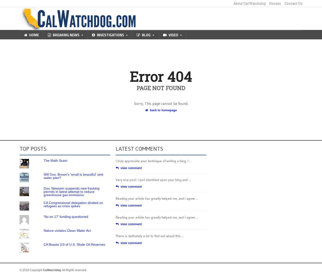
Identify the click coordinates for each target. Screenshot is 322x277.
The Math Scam (55, 160)
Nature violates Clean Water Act (67, 230)
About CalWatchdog (249, 3)
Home (34, 35)
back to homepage (163, 110)
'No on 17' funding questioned (66, 217)
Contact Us (293, 3)
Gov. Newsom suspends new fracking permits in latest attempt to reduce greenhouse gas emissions (71, 191)
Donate (275, 3)
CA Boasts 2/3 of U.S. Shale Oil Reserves (74, 244)
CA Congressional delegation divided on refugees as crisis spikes (73, 204)
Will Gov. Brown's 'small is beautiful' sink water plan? (73, 176)
